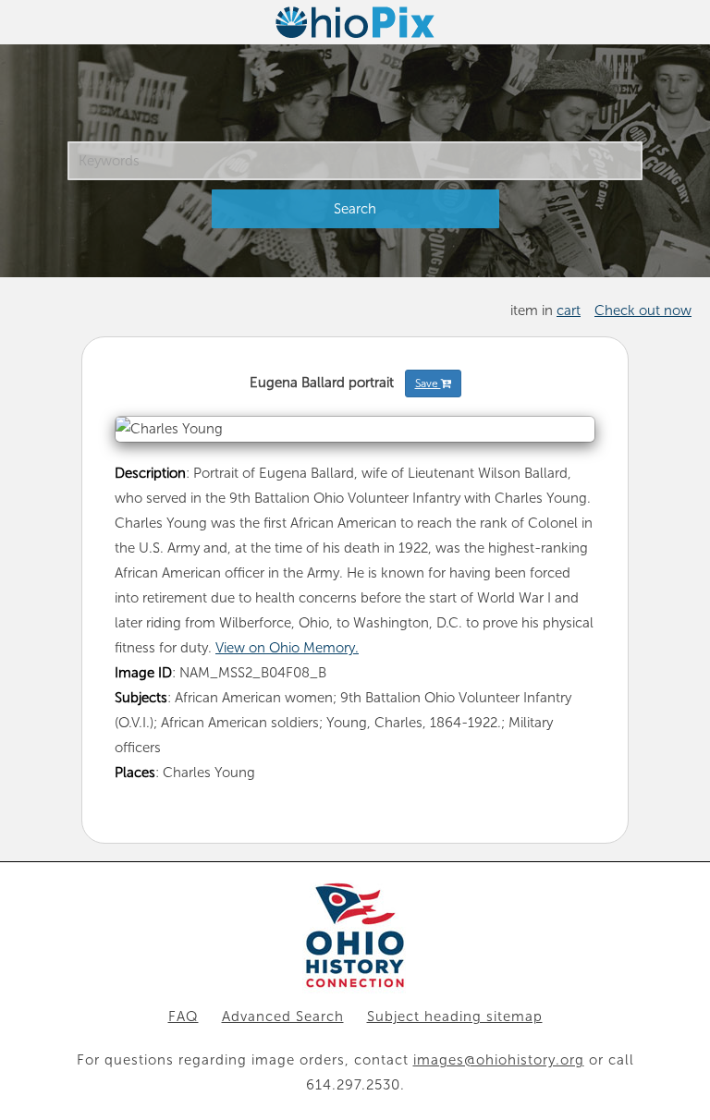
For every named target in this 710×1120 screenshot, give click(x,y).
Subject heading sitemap (455, 1016)
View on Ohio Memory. (287, 647)
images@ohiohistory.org (498, 1060)
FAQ (183, 1016)
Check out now (643, 310)
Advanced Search (283, 1016)
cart (569, 310)
